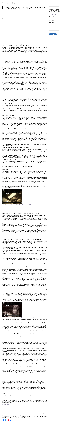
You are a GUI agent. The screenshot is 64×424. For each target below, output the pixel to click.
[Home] (8, 2)
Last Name (51, 29)
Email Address (51, 22)
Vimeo (5, 205)
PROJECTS (40, 1)
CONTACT (59, 1)
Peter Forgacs (43, 204)
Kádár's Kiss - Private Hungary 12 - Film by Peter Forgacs (13, 317)
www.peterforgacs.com (6, 404)
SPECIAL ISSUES (47, 1)
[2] (46, 389)
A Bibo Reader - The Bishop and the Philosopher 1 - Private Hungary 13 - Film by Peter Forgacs (20, 204)
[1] (36, 138)
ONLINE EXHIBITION (28, 1)
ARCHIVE (21, 1)
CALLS (35, 1)
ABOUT (53, 1)
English (45, 17)
